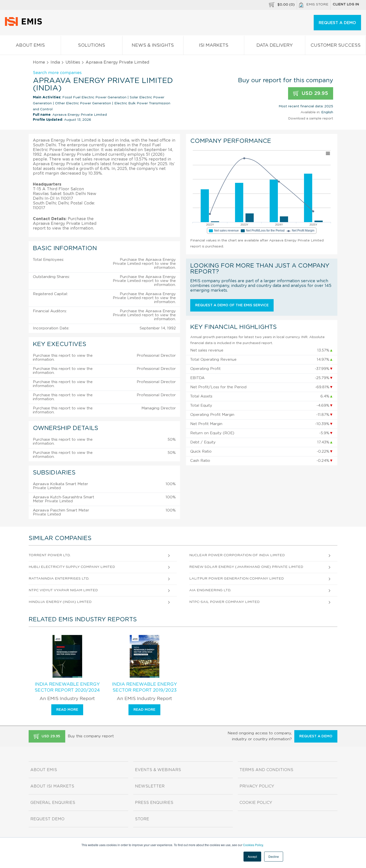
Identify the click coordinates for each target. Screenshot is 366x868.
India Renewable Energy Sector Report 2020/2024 (67, 687)
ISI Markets (213, 45)
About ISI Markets (52, 786)
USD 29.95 (314, 93)
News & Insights (153, 45)
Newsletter (150, 786)
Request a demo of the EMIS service (232, 305)
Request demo (47, 819)
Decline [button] (273, 856)
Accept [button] (252, 856)
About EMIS (30, 45)
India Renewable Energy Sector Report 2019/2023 (144, 687)
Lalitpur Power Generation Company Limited (236, 578)
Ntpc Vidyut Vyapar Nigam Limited (63, 590)
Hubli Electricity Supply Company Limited (72, 567)
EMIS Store (317, 4)
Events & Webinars (158, 770)
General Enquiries (52, 803)
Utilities (72, 62)
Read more (67, 709)
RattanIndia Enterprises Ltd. (59, 578)
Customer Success (335, 45)
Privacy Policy (257, 786)
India (55, 62)
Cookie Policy (256, 803)
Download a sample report (310, 118)
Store (142, 819)
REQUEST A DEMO (337, 23)
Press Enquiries (154, 803)
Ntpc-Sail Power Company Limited (224, 602)
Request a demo (315, 736)
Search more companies (57, 73)
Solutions (91, 45)
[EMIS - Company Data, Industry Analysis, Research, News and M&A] (25, 25)
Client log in (346, 4)
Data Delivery (274, 45)
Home (39, 62)
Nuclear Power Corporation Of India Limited (237, 555)
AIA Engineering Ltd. (210, 590)
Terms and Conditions (266, 770)
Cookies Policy (253, 845)
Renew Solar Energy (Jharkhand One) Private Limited (246, 567)
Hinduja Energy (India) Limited (60, 602)
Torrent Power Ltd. (49, 555)
